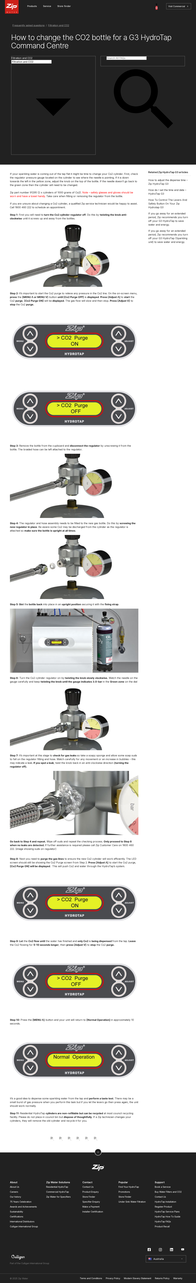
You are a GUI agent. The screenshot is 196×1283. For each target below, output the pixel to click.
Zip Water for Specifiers (58, 1196)
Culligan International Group (24, 1226)
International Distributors (22, 1221)
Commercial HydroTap (57, 1191)
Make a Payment (90, 1206)
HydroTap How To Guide (167, 1216)
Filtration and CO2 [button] (21, 58)
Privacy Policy (113, 1278)
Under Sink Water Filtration (132, 1201)
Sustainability (16, 1211)
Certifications (16, 1216)
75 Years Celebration (20, 1201)
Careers (14, 1191)
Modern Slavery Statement (137, 1278)
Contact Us (88, 1187)
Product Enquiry (90, 1191)
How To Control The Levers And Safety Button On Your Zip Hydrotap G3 (167, 203)
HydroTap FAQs (163, 1221)
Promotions (124, 1191)
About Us (14, 1187)
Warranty (177, 1278)
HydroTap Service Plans (167, 1211)
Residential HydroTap (57, 1187)
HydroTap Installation (165, 1201)
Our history (15, 1196)
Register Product (163, 1206)
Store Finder (88, 1196)
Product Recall (162, 1226)
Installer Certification (92, 1211)
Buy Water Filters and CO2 (168, 1191)
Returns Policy (162, 1278)
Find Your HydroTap (129, 1187)
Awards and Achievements (23, 1206)
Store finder (64, 6)
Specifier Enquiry (91, 1201)
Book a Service (163, 1187)
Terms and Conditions (91, 1278)
